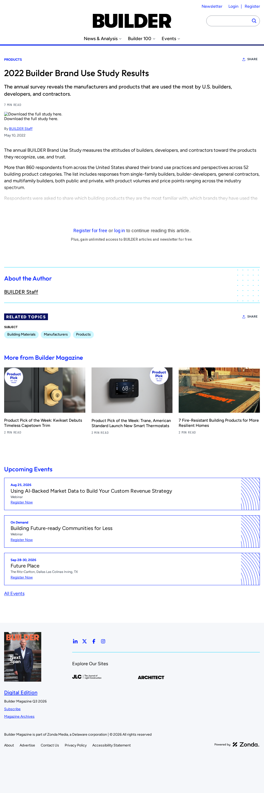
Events (169, 38)
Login (233, 6)
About (9, 745)
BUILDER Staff (20, 129)
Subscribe (12, 709)
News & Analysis (101, 38)
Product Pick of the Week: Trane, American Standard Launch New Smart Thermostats (131, 423)
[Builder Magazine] (132, 21)
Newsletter (212, 6)
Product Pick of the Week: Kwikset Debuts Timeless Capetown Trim (43, 423)
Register (252, 6)
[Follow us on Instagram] (103, 641)
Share (252, 59)
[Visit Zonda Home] (237, 744)
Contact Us (50, 745)
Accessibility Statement (111, 745)
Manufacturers (56, 334)
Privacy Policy (76, 745)
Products (13, 59)
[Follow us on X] (84, 641)
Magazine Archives (19, 716)
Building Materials (21, 334)
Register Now (22, 502)
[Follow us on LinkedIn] (75, 641)
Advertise (27, 745)
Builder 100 (139, 38)
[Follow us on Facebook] (94, 641)
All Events (14, 593)
